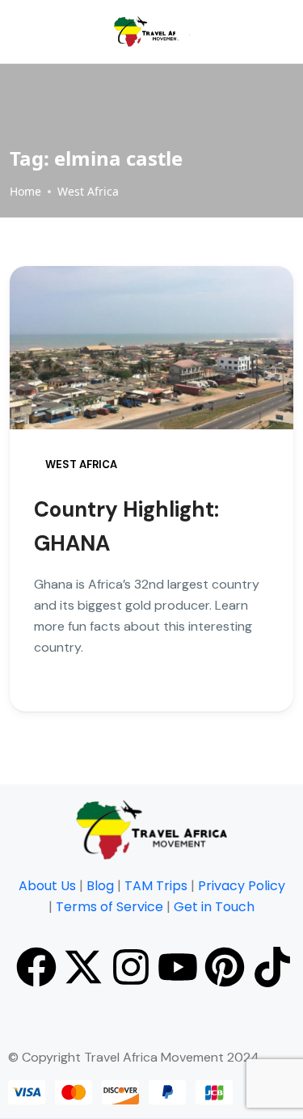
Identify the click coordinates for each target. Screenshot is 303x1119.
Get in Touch (214, 906)
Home (25, 191)
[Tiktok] (272, 967)
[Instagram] (131, 967)
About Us (47, 885)
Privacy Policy (241, 885)
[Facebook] (36, 967)
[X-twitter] (83, 967)
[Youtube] (178, 967)
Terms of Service (109, 906)
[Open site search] (254, 32)
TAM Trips (155, 885)
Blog (100, 885)
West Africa (88, 191)
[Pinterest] (224, 967)
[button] (182, 32)
